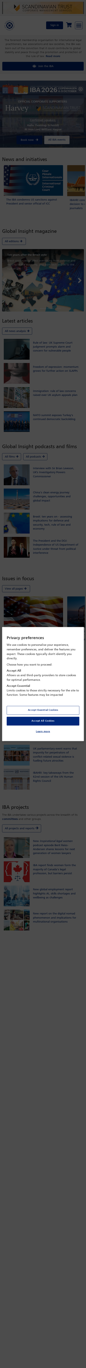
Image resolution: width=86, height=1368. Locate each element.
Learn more (43, 731)
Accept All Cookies (43, 721)
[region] (43, 684)
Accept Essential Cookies (43, 710)
